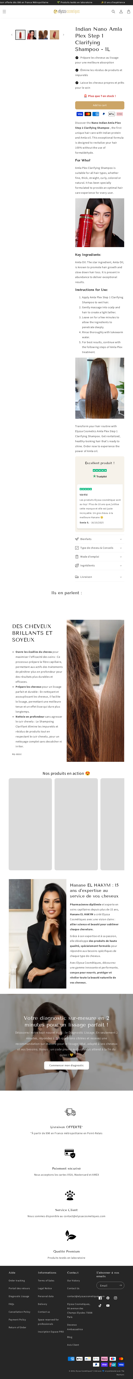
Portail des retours (19, 1288)
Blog (69, 1337)
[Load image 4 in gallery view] (54, 35)
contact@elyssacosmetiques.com (86, 1296)
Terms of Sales (46, 1280)
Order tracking (17, 1280)
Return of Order (17, 1327)
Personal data (46, 1296)
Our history (73, 1280)
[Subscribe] (120, 1285)
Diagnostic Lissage (19, 1296)
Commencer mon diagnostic (66, 1065)
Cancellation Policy (19, 1312)
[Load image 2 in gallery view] (32, 35)
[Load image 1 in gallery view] (20, 35)
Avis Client (73, 1345)
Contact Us (73, 1288)
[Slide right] (63, 35)
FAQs (11, 1304)
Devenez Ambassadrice (75, 1327)
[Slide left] (12, 35)
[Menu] (4, 11)
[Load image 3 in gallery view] (43, 35)
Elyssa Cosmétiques (84, 1371)
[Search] (113, 11)
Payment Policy (17, 1319)
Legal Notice (45, 1288)
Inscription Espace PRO (51, 1332)
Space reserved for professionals (48, 1322)
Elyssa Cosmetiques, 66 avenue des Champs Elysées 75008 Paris (79, 1310)
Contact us (44, 1312)
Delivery (42, 1304)
